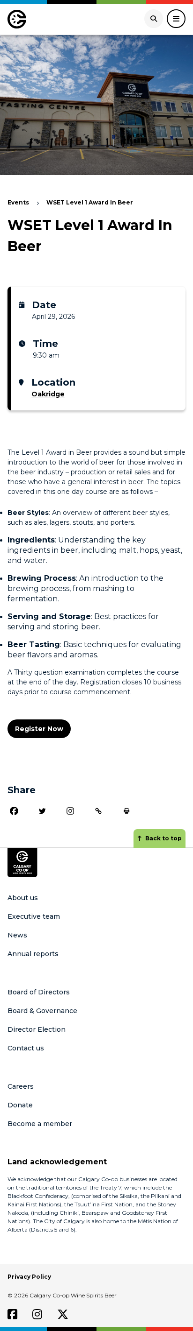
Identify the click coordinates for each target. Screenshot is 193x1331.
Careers (20, 1086)
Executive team (33, 916)
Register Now (39, 729)
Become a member (39, 1124)
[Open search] (153, 18)
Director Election (36, 1029)
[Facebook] (14, 811)
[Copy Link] (98, 811)
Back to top (163, 838)
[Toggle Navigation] (176, 18)
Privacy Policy (29, 1276)
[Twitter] (42, 811)
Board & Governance (42, 1011)
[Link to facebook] (12, 1314)
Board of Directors (38, 992)
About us (22, 898)
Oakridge (48, 394)
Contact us (25, 1048)
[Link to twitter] (62, 1314)
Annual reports (33, 954)
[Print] (126, 811)
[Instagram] (70, 811)
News (17, 935)
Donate (20, 1105)
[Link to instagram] (37, 1314)
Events (18, 202)
